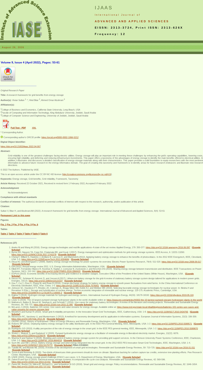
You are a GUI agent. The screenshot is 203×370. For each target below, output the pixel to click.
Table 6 (44, 233)
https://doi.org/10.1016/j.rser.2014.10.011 (31, 362)
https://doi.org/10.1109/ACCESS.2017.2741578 (33, 254)
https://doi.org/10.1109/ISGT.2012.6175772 (32, 345)
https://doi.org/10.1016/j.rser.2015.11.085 (53, 304)
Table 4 (28, 233)
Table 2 (12, 233)
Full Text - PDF (18, 128)
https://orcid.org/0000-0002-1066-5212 (60, 137)
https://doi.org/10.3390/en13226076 (28, 335)
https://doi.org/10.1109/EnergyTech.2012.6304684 (45, 259)
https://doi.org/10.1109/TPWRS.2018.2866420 (58, 271)
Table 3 (20, 233)
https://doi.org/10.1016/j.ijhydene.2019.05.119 (171, 295)
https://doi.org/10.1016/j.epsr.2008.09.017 (181, 262)
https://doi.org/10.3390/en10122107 (46, 281)
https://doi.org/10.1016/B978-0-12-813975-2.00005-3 (36, 293)
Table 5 (36, 233)
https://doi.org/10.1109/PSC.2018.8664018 (41, 340)
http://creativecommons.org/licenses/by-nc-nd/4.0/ (87, 174)
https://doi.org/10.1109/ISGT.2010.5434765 (167, 312)
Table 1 (4, 233)
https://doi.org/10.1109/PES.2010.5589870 (178, 328)
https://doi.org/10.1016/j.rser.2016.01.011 (175, 347)
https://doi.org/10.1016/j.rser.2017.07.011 (31, 366)
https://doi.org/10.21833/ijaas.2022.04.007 (21, 146)
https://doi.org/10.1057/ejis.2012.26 (28, 319)
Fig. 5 (29, 224)
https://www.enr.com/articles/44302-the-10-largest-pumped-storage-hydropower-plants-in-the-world (154, 300)
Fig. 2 (10, 224)
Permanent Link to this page (15, 215)
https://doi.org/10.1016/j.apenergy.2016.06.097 (168, 247)
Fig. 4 (22, 224)
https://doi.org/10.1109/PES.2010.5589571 (172, 324)
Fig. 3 (16, 224)
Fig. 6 (35, 224)
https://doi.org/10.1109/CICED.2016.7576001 (77, 285)
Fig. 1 (3, 224)
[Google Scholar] (67, 254)
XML (34, 128)
